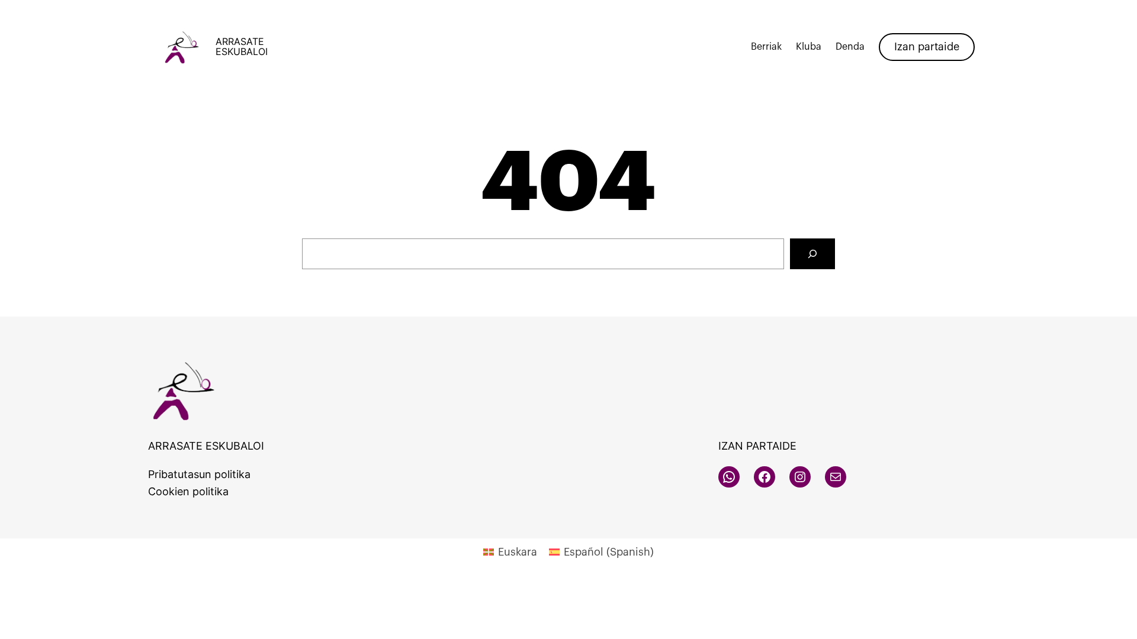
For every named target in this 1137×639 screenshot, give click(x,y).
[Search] (812, 253)
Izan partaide (926, 46)
